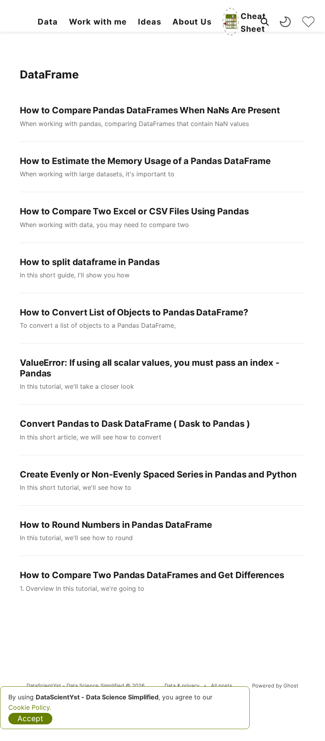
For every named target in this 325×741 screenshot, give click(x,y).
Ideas (149, 22)
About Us (192, 22)
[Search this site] (265, 22)
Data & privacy (181, 685)
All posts (221, 685)
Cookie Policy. (29, 707)
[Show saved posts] (308, 22)
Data (48, 22)
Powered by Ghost (275, 685)
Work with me (98, 22)
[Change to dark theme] (285, 22)
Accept (30, 718)
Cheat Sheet (253, 22)
